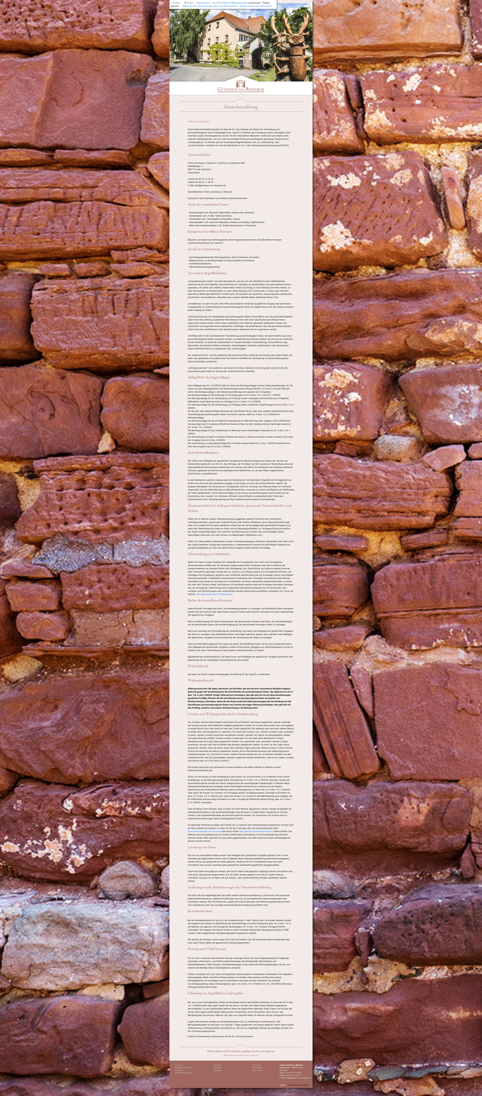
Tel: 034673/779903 (227, 3)
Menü (177, 3)
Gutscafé (217, 1065)
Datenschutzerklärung (183, 1073)
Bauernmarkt (203, 3)
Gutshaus (178, 1065)
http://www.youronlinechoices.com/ (256, 831)
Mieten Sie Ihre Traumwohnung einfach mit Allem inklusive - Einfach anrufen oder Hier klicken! (227, 6)
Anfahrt (190, 3)
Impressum (179, 1070)
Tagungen (217, 1070)
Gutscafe (243, 3)
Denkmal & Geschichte (183, 1068)
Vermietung (218, 1068)
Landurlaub (256, 1065)
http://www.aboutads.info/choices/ (204, 831)
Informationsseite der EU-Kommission (214, 594)
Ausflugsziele (257, 1068)
